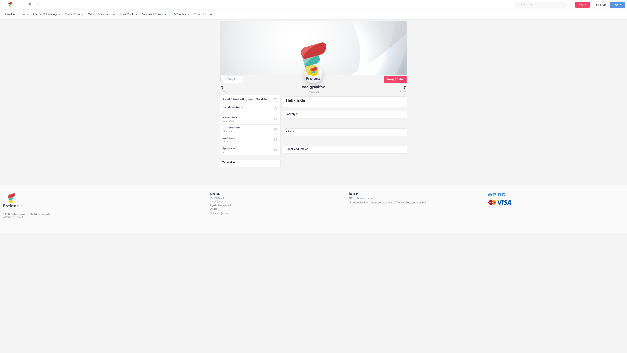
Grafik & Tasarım (15, 14)
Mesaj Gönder (395, 79)
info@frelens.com (362, 198)
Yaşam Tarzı (201, 14)
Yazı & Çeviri (72, 14)
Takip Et (231, 79)
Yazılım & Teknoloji (152, 14)
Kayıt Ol (617, 4)
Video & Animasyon (99, 14)
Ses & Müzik (127, 14)
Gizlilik (213, 209)
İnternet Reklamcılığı (45, 14)
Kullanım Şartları (219, 213)
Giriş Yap (600, 4)
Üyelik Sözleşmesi (220, 205)
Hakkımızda (217, 197)
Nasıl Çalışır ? (218, 201)
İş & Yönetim (178, 14)
